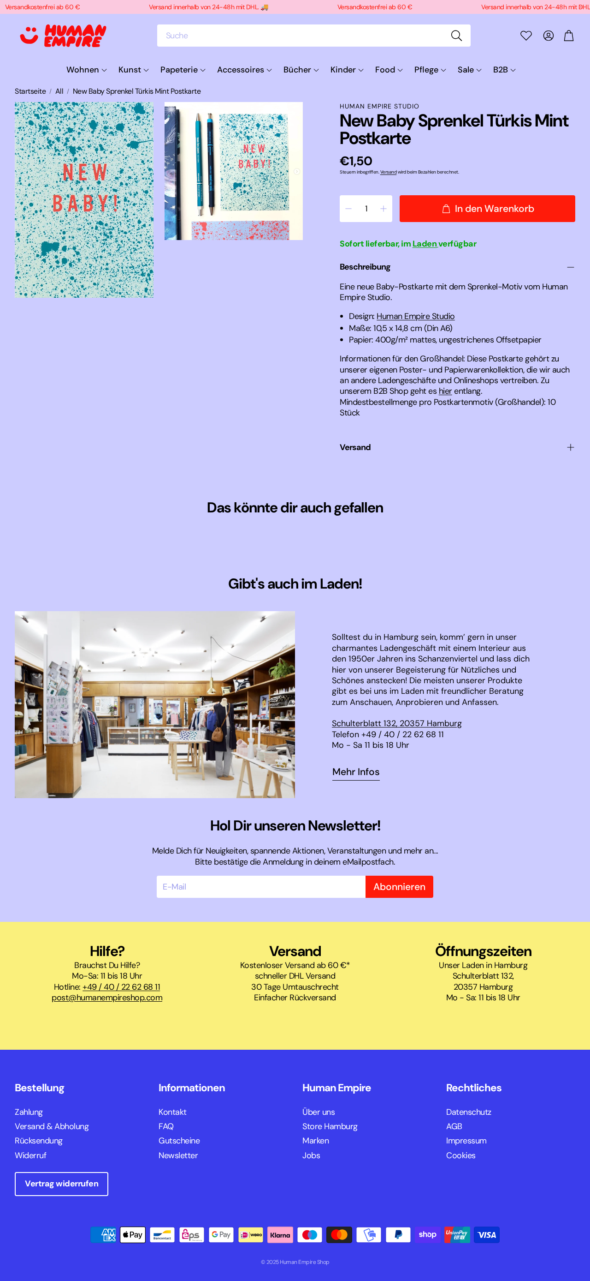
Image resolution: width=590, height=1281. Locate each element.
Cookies (461, 1155)
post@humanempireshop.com (107, 997)
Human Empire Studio (379, 106)
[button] (314, 35)
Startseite (30, 91)
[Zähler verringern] (348, 208)
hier (445, 391)
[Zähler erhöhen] (383, 208)
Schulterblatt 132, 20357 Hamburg (397, 723)
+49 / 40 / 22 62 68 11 (121, 986)
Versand (388, 172)
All (59, 91)
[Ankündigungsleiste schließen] (581, 7)
